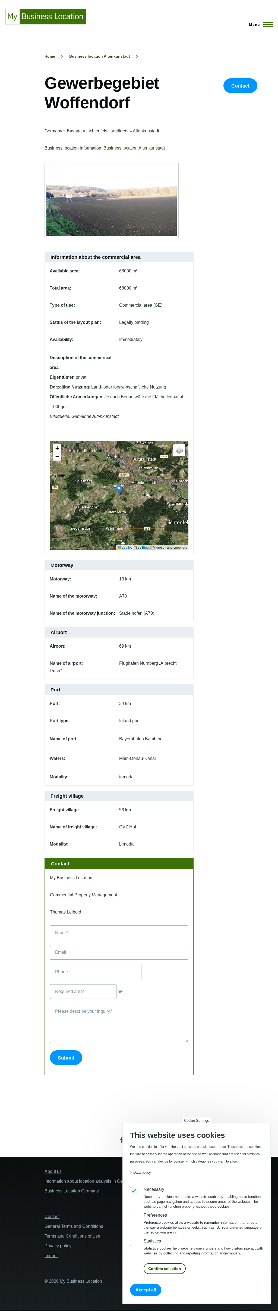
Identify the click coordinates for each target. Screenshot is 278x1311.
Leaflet (126, 547)
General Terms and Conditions (74, 1226)
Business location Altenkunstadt (99, 56)
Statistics (152, 1241)
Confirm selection (164, 1268)
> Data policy (140, 1172)
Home (50, 56)
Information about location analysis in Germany (90, 1181)
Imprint (51, 1255)
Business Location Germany (72, 1191)
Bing (145, 547)
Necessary (154, 1189)
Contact (240, 86)
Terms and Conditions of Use (72, 1236)
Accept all (145, 1290)
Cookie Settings (196, 1121)
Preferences (155, 1215)
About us (53, 1171)
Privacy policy (58, 1246)
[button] (119, 489)
